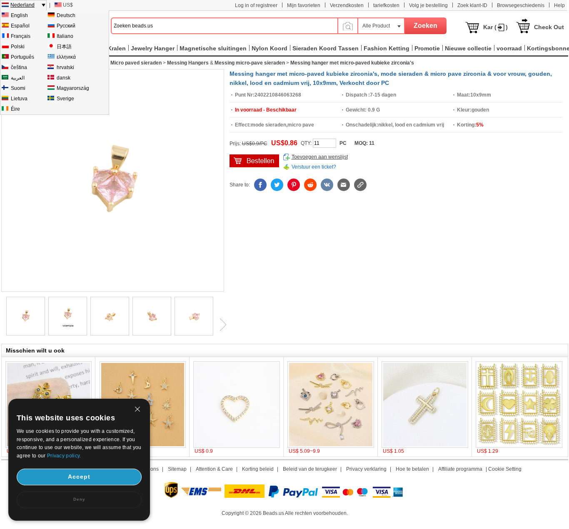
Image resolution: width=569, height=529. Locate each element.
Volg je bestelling (428, 5)
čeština (19, 67)
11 (371, 143)
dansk (63, 78)
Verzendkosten (347, 5)
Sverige (65, 99)
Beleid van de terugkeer (310, 469)
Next (220, 324)
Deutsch (66, 15)
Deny (79, 499)
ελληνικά (66, 57)
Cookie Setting (505, 469)
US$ (68, 5)
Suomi (18, 88)
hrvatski (65, 67)
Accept (79, 476)
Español (20, 26)
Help (559, 5)
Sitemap (177, 469)
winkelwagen (254, 160)
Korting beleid (258, 469)
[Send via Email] (343, 185)
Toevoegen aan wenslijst (320, 157)
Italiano (65, 36)
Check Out (549, 27)
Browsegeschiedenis (520, 5)
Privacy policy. (64, 456)
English (19, 15)
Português (22, 57)
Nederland (22, 5)
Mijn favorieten (303, 5)
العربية (18, 78)
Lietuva (19, 99)
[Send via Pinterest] (293, 185)
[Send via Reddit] (310, 185)
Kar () (495, 27)
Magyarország (73, 88)
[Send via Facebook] (260, 185)
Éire (15, 109)
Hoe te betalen (412, 469)
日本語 (64, 47)
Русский (66, 26)
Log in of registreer (256, 5)
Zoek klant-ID (472, 5)
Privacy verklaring (366, 469)
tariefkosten (386, 5)
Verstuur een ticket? (314, 167)
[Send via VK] (327, 185)
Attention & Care (214, 469)
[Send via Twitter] (277, 185)
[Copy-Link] (360, 185)
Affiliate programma (460, 469)
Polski (18, 47)
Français (20, 36)
